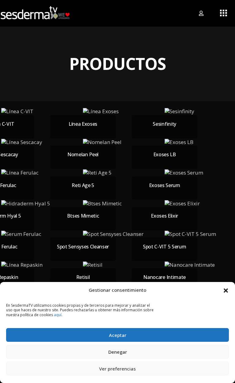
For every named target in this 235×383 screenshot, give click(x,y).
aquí (58, 314)
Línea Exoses (83, 124)
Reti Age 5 (83, 185)
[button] (226, 290)
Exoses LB (164, 154)
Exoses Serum (164, 185)
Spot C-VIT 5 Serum (164, 246)
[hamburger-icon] (223, 13)
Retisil (83, 277)
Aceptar (117, 335)
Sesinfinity (164, 124)
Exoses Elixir (164, 215)
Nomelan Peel (83, 154)
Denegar (117, 352)
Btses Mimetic (83, 215)
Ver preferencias (117, 369)
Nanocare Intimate (164, 277)
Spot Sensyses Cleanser (83, 246)
